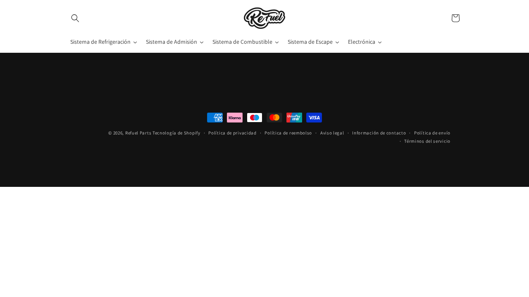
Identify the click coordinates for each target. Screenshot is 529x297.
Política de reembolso (288, 133)
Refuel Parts (138, 133)
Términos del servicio (427, 141)
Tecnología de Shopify (176, 133)
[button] (75, 18)
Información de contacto (379, 133)
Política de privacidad (232, 133)
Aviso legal (332, 133)
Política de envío (432, 133)
